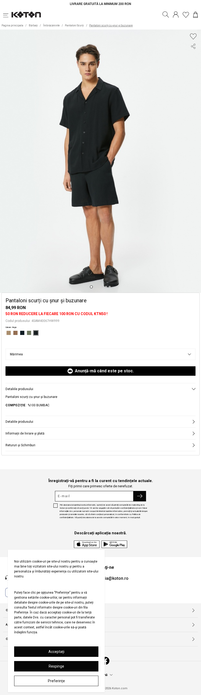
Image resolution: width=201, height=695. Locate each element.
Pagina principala (12, 25)
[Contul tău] (175, 14)
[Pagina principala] (26, 14)
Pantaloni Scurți (74, 25)
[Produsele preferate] (186, 14)
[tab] (91, 287)
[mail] (193, 85)
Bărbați (33, 25)
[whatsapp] (193, 75)
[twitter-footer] (193, 66)
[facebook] (193, 56)
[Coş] (195, 14)
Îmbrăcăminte (51, 25)
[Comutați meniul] (7, 14)
